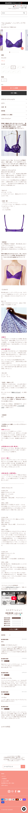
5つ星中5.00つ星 (18, 613)
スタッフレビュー (6, 118)
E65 (8, 71)
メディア (3, 776)
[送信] (23, 766)
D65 (18, 67)
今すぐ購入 (14, 93)
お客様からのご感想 (6, 114)
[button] (7, 618)
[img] (4, 639)
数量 (2, 77)
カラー (3, 103)
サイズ (3, 64)
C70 (8, 67)
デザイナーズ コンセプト (8, 99)
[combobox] (14, 13)
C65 (3, 67)
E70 (13, 71)
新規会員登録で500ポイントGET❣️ (13, 3)
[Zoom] (22, 48)
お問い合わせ (4, 785)
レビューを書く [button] (14, 629)
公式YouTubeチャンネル (12, 587)
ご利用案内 (4, 778)
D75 (3, 71)
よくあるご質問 (5, 781)
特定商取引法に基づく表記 (7, 783)
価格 (2, 55)
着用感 (3, 110)
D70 (23, 67)
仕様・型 (3, 107)
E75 (18, 71)
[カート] (22, 8)
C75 (13, 67)
